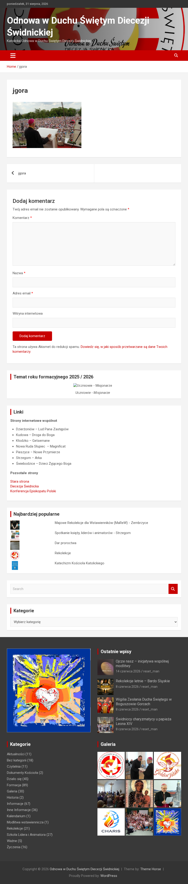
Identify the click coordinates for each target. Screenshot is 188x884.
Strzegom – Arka (29, 458)
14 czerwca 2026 (128, 671)
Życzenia (13, 847)
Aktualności (16, 754)
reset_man (151, 671)
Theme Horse (150, 869)
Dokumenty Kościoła (22, 773)
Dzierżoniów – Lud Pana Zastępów (42, 429)
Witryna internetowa (28, 313)
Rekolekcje (63, 553)
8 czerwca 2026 (127, 686)
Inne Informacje (19, 810)
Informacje (15, 804)
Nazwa (19, 273)
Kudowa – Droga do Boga (35, 435)
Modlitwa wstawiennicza (25, 822)
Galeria (12, 791)
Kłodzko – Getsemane (33, 441)
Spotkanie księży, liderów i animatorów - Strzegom (93, 533)
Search (173, 589)
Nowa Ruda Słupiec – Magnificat (41, 446)
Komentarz (22, 218)
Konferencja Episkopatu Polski (33, 491)
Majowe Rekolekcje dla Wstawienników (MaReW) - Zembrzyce (101, 523)
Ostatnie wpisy (116, 651)
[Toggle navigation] (13, 55)
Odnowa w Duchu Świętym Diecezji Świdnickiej (84, 869)
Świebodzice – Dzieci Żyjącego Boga (43, 464)
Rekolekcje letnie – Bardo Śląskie (143, 681)
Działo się (14, 779)
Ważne (12, 841)
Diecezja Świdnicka (24, 486)
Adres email (23, 293)
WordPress (108, 876)
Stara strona (19, 481)
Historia (13, 797)
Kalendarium (16, 816)
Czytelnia (14, 766)
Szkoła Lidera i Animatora (26, 835)
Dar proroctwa (65, 543)
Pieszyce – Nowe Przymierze (38, 452)
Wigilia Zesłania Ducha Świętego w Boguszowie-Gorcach (144, 701)
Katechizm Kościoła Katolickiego (79, 563)
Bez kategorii (16, 760)
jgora (22, 173)
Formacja (14, 785)
